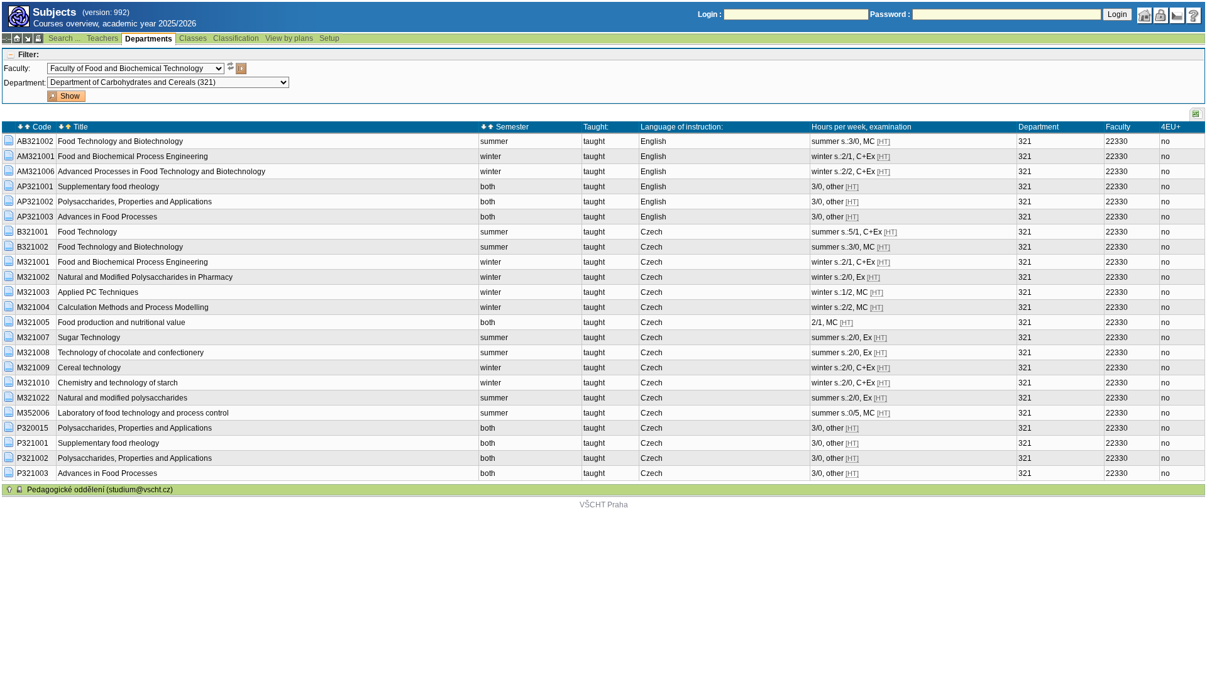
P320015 (32, 428)
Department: (25, 83)
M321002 (33, 277)
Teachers (102, 38)
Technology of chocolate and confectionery (131, 352)
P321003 (32, 473)
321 (1025, 141)
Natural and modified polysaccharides (122, 398)
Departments (148, 39)
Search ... (64, 38)
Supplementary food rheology (108, 186)
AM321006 (36, 171)
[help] (1194, 16)
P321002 (32, 458)
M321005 (33, 322)
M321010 (33, 382)
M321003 (33, 292)
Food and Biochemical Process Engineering (133, 156)
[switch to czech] (1177, 16)
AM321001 (36, 156)
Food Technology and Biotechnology (120, 141)
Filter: (28, 54)
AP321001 (35, 186)
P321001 (32, 443)
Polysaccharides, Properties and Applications (135, 201)
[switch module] (28, 38)
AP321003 (35, 217)
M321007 (33, 337)
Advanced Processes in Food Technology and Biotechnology (161, 171)
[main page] (1145, 16)
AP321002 (35, 201)
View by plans (289, 38)
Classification (236, 38)
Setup (329, 38)
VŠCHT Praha (604, 504)
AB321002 (35, 141)
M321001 (33, 262)
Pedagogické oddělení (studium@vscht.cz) (100, 489)
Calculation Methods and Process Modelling (133, 307)
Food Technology (87, 232)
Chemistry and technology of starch (118, 382)
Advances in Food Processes (107, 217)
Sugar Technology (89, 337)
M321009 (33, 367)
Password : (890, 14)
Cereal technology (89, 367)
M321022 (33, 398)
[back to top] (9, 490)
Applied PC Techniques (98, 292)
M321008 (33, 352)
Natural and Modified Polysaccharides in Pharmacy (145, 277)
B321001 (32, 232)
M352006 (33, 413)
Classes (193, 38)
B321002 (32, 247)
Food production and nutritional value (121, 322)
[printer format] (38, 38)
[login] (1161, 16)
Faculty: (17, 68)
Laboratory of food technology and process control (143, 413)
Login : (710, 14)
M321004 (33, 307)
